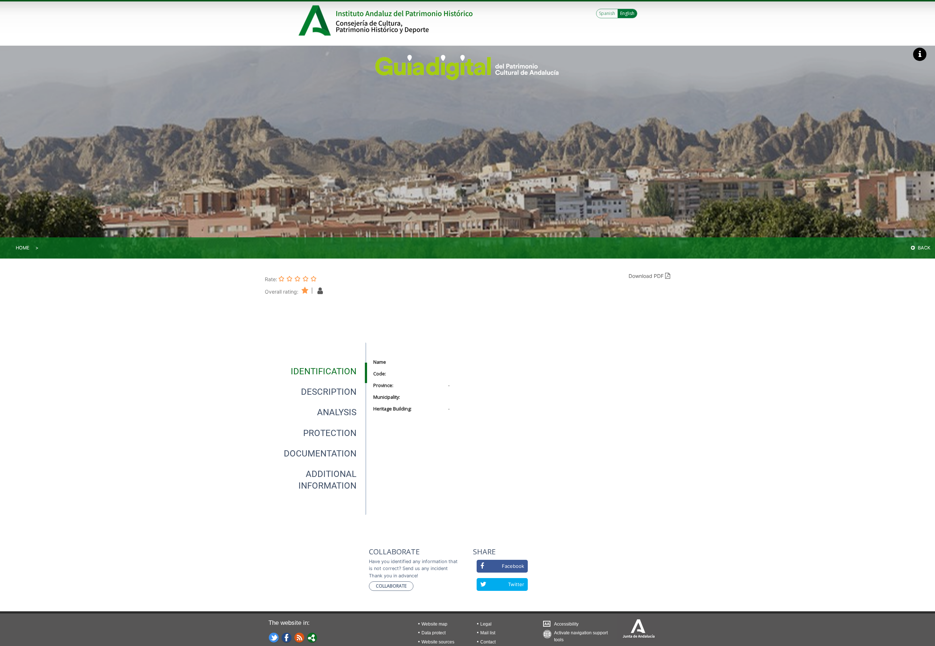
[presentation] (315, 371)
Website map (434, 624)
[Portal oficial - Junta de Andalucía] (316, 20)
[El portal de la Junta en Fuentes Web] (299, 637)
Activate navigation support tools (581, 634)
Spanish (607, 13)
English (627, 13)
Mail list (487, 632)
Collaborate (391, 586)
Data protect (433, 632)
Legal (486, 624)
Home (23, 248)
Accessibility (566, 624)
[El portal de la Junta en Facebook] (286, 637)
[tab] (323, 371)
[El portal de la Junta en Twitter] (273, 637)
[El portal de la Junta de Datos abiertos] (312, 637)
